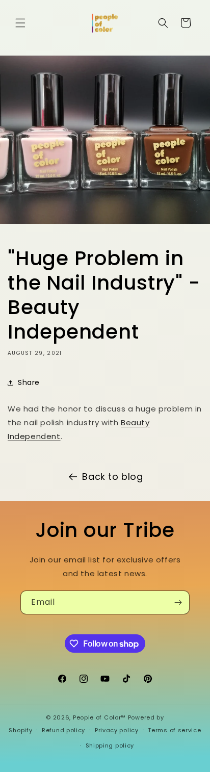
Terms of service (174, 730)
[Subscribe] (178, 602)
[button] (20, 23)
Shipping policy (110, 745)
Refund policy (63, 730)
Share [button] (29, 382)
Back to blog (112, 476)
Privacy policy (117, 730)
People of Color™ (99, 717)
